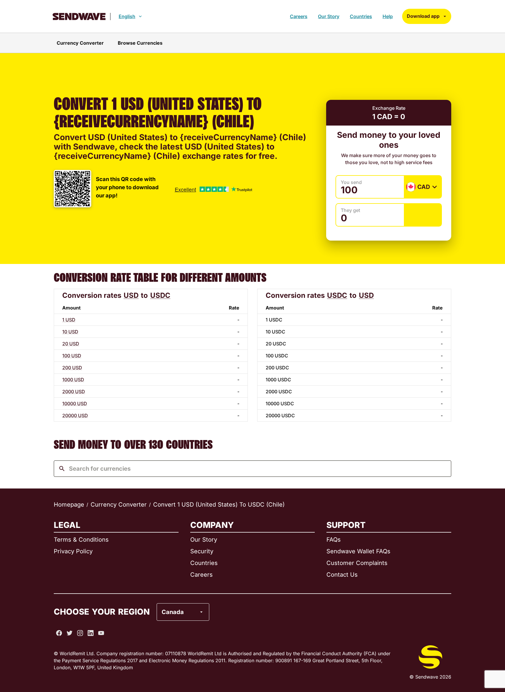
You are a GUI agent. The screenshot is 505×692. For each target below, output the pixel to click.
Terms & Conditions (81, 539)
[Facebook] (59, 633)
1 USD (68, 320)
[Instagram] (80, 633)
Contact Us (342, 574)
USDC (160, 295)
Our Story (328, 16)
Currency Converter (119, 504)
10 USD (70, 332)
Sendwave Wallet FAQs (358, 551)
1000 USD (73, 379)
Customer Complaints (357, 562)
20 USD (70, 344)
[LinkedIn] (90, 633)
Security (201, 551)
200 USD (72, 368)
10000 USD (74, 403)
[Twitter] (69, 633)
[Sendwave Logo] (79, 16)
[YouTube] (101, 633)
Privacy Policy (73, 551)
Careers (298, 16)
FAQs (333, 539)
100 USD (71, 356)
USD (131, 295)
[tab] (80, 43)
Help (388, 16)
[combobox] (257, 468)
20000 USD (75, 415)
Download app (423, 16)
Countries (361, 16)
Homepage (69, 504)
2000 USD (73, 391)
